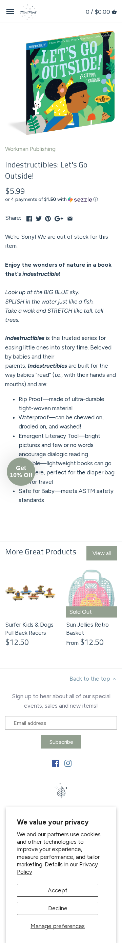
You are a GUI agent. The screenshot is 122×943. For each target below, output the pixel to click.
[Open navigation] (10, 11)
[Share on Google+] (59, 217)
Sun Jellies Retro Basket (87, 628)
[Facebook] (55, 763)
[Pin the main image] (48, 217)
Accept (57, 890)
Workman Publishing (30, 149)
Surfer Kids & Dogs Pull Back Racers (29, 628)
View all (102, 553)
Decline (57, 908)
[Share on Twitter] (39, 217)
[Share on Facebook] (29, 217)
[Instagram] (68, 763)
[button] (61, 200)
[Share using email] (70, 217)
